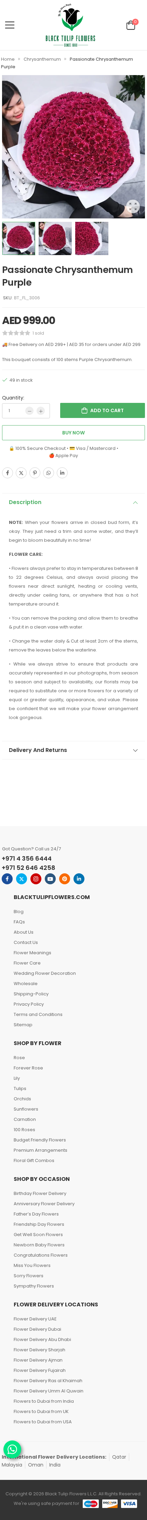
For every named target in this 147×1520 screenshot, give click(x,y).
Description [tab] (25, 502)
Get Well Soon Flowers (38, 1234)
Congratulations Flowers (41, 1255)
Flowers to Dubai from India (44, 1401)
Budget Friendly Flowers (40, 1140)
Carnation (25, 1119)
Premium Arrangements (40, 1150)
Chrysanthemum (42, 59)
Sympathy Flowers (34, 1286)
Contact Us (26, 942)
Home (8, 59)
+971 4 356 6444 (27, 858)
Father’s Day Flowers (36, 1214)
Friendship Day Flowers (39, 1224)
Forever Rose (28, 1068)
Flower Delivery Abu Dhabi (42, 1339)
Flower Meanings (32, 952)
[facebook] (7, 878)
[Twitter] (21, 472)
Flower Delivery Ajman (38, 1360)
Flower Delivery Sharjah (39, 1350)
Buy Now (73, 432)
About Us (24, 932)
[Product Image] (73, 146)
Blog (19, 911)
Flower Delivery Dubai (37, 1329)
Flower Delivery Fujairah (40, 1370)
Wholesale (26, 983)
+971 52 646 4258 (28, 867)
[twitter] (21, 878)
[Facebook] (7, 472)
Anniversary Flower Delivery (44, 1203)
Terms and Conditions (38, 1014)
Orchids (22, 1099)
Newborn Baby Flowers (39, 1245)
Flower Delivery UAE (35, 1319)
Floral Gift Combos (34, 1160)
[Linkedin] (62, 472)
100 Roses (24, 1129)
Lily (17, 1078)
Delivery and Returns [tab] (38, 750)
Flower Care (27, 963)
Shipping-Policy (31, 994)
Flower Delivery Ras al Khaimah (48, 1380)
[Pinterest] (34, 472)
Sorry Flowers (28, 1275)
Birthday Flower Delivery (40, 1193)
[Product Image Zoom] (133, 206)
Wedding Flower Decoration (45, 973)
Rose (19, 1057)
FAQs (19, 922)
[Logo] (70, 25)
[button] (9, 24)
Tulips (20, 1088)
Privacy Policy (29, 1004)
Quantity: (13, 397)
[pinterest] (64, 878)
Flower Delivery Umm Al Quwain (48, 1391)
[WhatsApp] (48, 472)
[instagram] (35, 878)
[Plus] (41, 411)
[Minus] (29, 411)
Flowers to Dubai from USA (43, 1422)
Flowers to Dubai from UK (41, 1411)
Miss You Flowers (32, 1265)
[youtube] (50, 878)
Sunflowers (26, 1109)
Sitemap (23, 1024)
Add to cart (107, 410)
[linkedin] (79, 878)
